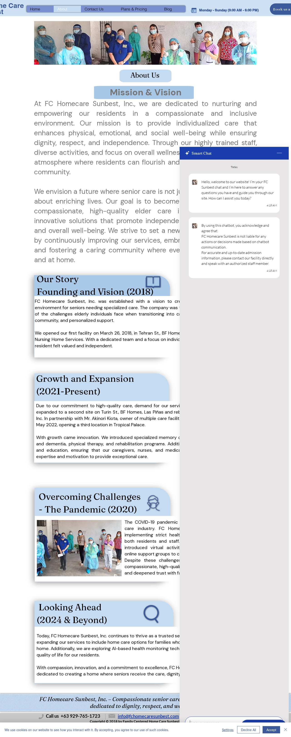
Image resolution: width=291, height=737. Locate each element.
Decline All (248, 729)
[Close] (285, 729)
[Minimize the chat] (279, 153)
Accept (271, 729)
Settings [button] (227, 729)
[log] (234, 437)
